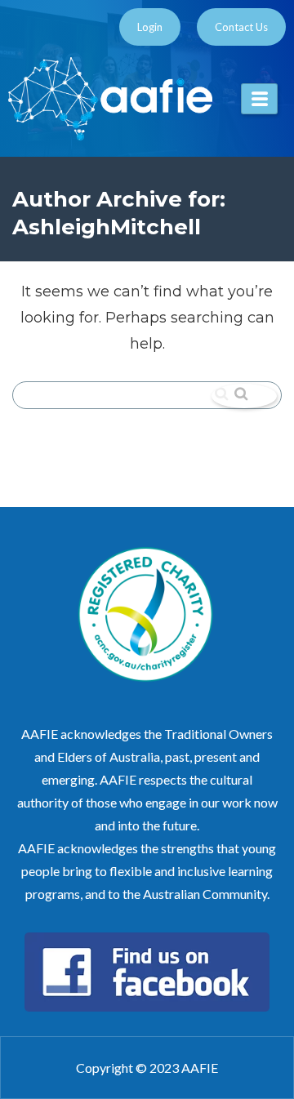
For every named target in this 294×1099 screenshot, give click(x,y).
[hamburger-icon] (259, 98)
